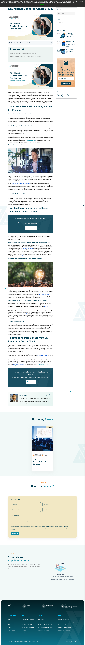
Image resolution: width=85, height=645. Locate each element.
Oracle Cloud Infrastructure (63, 22)
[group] (30, 43)
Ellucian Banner (61, 25)
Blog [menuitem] (9, 619)
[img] (48, 43)
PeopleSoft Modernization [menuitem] (63, 619)
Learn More (36, 468)
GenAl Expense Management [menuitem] (28, 627)
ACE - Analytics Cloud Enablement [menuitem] (45, 624)
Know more (30, 381)
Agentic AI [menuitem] (24, 633)
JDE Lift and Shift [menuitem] (62, 633)
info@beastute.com (50, 607)
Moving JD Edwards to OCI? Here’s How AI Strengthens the (70, 51)
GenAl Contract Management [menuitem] (28, 622)
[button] (10, 43)
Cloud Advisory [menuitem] (41, 619)
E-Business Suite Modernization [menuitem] (64, 630)
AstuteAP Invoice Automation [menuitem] (28, 619)
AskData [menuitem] (24, 630)
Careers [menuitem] (9, 627)
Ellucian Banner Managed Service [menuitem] (65, 624)
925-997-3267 (30, 607)
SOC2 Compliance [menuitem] (11, 630)
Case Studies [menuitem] (10, 622)
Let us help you (30, 228)
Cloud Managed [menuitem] (41, 622)
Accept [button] (42, 4)
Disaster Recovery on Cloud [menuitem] (43, 630)
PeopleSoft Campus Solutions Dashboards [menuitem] (46, 633)
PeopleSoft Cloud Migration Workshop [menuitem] (66, 622)
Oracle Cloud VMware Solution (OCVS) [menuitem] (45, 627)
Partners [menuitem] (9, 624)
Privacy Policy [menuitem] (11, 633)
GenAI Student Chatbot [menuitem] (27, 624)
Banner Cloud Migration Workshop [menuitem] (65, 627)
